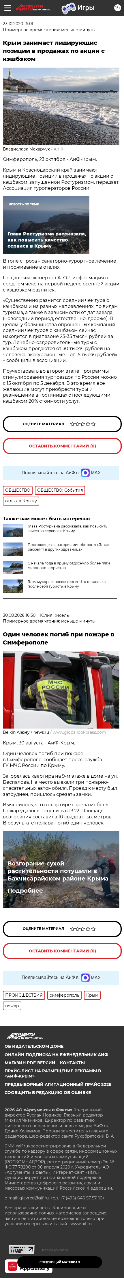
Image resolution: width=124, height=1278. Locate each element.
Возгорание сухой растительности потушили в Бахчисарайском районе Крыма (57, 871)
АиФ (58, 149)
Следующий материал (60, 1262)
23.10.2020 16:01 (18, 23)
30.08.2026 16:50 (19, 615)
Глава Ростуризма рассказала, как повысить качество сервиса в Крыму (67, 528)
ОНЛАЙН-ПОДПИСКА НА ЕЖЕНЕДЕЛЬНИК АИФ (56, 1054)
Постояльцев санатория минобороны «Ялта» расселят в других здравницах (68, 547)
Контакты (72, 1062)
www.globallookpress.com (79, 732)
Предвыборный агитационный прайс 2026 (58, 1084)
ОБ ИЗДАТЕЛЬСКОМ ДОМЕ (34, 1046)
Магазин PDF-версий (30, 1062)
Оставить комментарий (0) (62, 446)
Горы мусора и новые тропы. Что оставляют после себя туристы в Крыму (67, 583)
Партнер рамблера (54, 1250)
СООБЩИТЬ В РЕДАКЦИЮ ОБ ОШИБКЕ (48, 1092)
